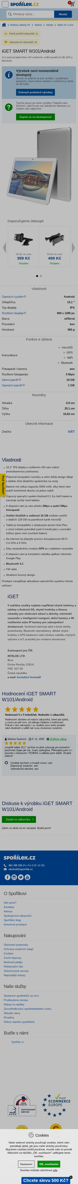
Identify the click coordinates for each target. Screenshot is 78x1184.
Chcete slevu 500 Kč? (45, 1180)
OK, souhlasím (48, 1164)
